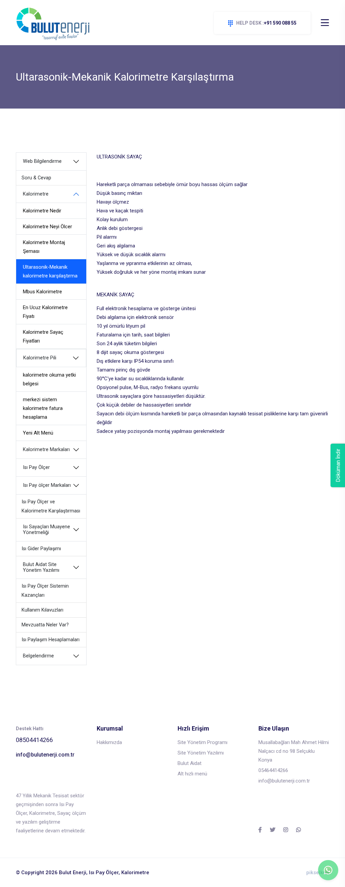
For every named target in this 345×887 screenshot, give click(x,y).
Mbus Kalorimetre (42, 292)
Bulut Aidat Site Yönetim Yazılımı (41, 567)
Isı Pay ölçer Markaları (47, 485)
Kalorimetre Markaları (46, 449)
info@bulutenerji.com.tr (45, 754)
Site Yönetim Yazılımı (201, 753)
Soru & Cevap (36, 178)
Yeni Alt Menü (38, 433)
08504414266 (34, 739)
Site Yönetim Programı (202, 742)
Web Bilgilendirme (42, 161)
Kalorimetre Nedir (42, 211)
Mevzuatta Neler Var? (45, 625)
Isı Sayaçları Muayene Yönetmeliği (46, 529)
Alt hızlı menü (192, 774)
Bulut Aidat (189, 763)
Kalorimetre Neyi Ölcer (47, 227)
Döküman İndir (338, 465)
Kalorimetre (36, 194)
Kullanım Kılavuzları (42, 610)
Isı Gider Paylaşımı (41, 549)
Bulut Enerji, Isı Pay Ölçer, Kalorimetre (104, 872)
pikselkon (317, 872)
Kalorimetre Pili (39, 358)
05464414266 (273, 770)
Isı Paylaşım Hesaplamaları (51, 640)
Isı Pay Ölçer (36, 467)
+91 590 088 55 (266, 23)
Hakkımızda (109, 742)
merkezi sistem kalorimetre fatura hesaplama (43, 408)
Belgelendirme (38, 656)
